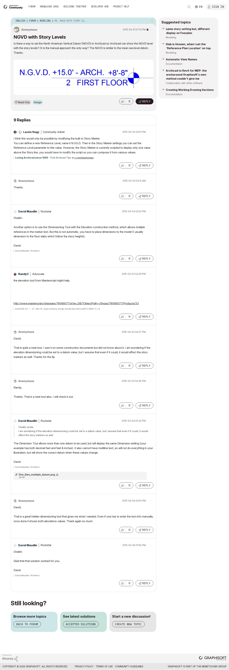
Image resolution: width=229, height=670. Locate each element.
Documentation (174, 63)
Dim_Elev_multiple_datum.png (37, 474)
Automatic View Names (181, 59)
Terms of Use (104, 666)
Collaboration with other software (184, 83)
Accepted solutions (81, 624)
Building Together (75, 6)
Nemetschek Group (214, 666)
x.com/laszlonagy (84, 157)
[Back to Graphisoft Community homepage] (14, 6)
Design (38, 102)
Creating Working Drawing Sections (190, 89)
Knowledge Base (49, 6)
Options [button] (151, 21)
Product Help (121, 6)
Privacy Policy (84, 666)
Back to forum (27, 624)
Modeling (171, 37)
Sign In (218, 6)
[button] (122, 101)
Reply (146, 101)
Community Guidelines (129, 666)
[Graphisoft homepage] (212, 658)
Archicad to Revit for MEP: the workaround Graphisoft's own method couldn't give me (186, 74)
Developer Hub (99, 6)
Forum (32, 6)
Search (189, 7)
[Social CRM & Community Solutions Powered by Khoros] (10, 657)
